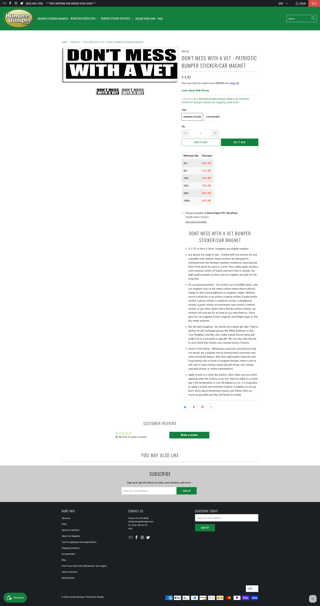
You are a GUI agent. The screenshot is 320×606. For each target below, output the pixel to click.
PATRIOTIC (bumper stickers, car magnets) (204, 102)
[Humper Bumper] (18, 18)
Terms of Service (70, 572)
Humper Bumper (76, 597)
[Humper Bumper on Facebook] (10, 3)
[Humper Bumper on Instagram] (16, 3)
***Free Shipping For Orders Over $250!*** (71, 3)
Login (302, 3)
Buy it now (240, 142)
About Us (66, 518)
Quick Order (233, 102)
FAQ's (64, 524)
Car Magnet (213, 117)
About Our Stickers (70, 530)
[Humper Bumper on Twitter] (21, 3)
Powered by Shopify (94, 597)
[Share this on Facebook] (194, 407)
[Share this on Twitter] (185, 407)
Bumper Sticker (192, 117)
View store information (196, 222)
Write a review (189, 435)
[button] (84, 18)
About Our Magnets (71, 536)
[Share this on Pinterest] (202, 407)
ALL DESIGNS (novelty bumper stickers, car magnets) (221, 99)
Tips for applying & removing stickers (79, 542)
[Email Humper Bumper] (4, 3)
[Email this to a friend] (211, 407)
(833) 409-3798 (34, 3)
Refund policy (68, 578)
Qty (183, 126)
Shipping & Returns (71, 548)
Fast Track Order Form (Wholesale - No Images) (84, 566)
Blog (64, 560)
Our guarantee (68, 554)
